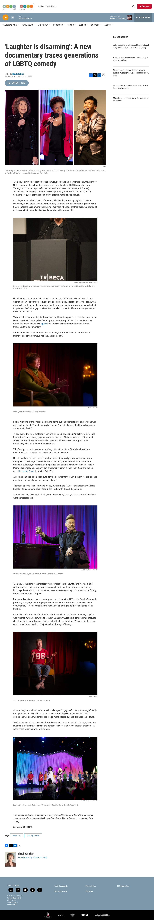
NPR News (17, 836)
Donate (145, 6)
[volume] (13, 17)
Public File (89, 891)
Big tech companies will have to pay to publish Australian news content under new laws (131, 73)
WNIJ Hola (43, 25)
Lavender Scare (26, 471)
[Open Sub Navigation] (19, 25)
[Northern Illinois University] (48, 915)
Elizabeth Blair (18, 74)
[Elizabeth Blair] (10, 859)
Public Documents (61, 886)
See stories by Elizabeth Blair (32, 857)
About (108, 25)
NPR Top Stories (33, 836)
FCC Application (123, 886)
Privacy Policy (91, 886)
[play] (5, 17)
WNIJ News (27, 25)
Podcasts (58, 25)
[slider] (16, 17)
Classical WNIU (9, 25)
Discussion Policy (60, 891)
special (44, 323)
